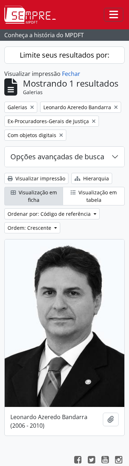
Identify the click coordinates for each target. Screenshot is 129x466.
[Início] (33, 14)
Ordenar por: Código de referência (50, 213)
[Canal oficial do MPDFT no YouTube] (105, 461)
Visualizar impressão (39, 178)
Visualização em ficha (37, 196)
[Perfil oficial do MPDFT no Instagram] (119, 461)
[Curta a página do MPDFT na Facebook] (78, 461)
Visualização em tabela (97, 196)
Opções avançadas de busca (57, 156)
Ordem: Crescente (30, 227)
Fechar (71, 74)
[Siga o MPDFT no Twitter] (91, 461)
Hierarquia (95, 178)
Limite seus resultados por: (64, 55)
